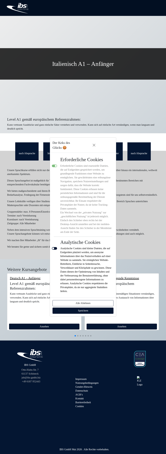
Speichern (83, 310)
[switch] (54, 248)
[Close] (94, 145)
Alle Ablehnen (83, 303)
